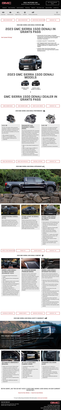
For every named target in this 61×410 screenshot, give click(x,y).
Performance (10, 14)
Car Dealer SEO (56, 409)
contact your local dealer (42, 397)
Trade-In (33, 7)
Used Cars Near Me (48, 406)
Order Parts (22, 313)
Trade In (22, 250)
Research (5, 7)
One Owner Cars (40, 7)
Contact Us (55, 7)
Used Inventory (20, 7)
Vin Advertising (56, 405)
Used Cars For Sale (45, 408)
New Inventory (11, 7)
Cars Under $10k (8, 105)
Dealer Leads (56, 406)
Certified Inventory (38, 20)
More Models (57, 14)
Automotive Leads (47, 409)
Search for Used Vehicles (37, 392)
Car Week (50, 405)
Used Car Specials (23, 161)
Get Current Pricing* (6, 37)
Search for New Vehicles (23, 392)
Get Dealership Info (52, 3)
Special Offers (49, 7)
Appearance (18, 14)
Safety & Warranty (33, 14)
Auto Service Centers (55, 408)
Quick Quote (38, 250)
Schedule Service (8, 313)
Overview (3, 14)
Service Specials (38, 313)
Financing (27, 7)
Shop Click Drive (38, 105)
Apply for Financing (8, 250)
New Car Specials (8, 161)
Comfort (25, 14)
